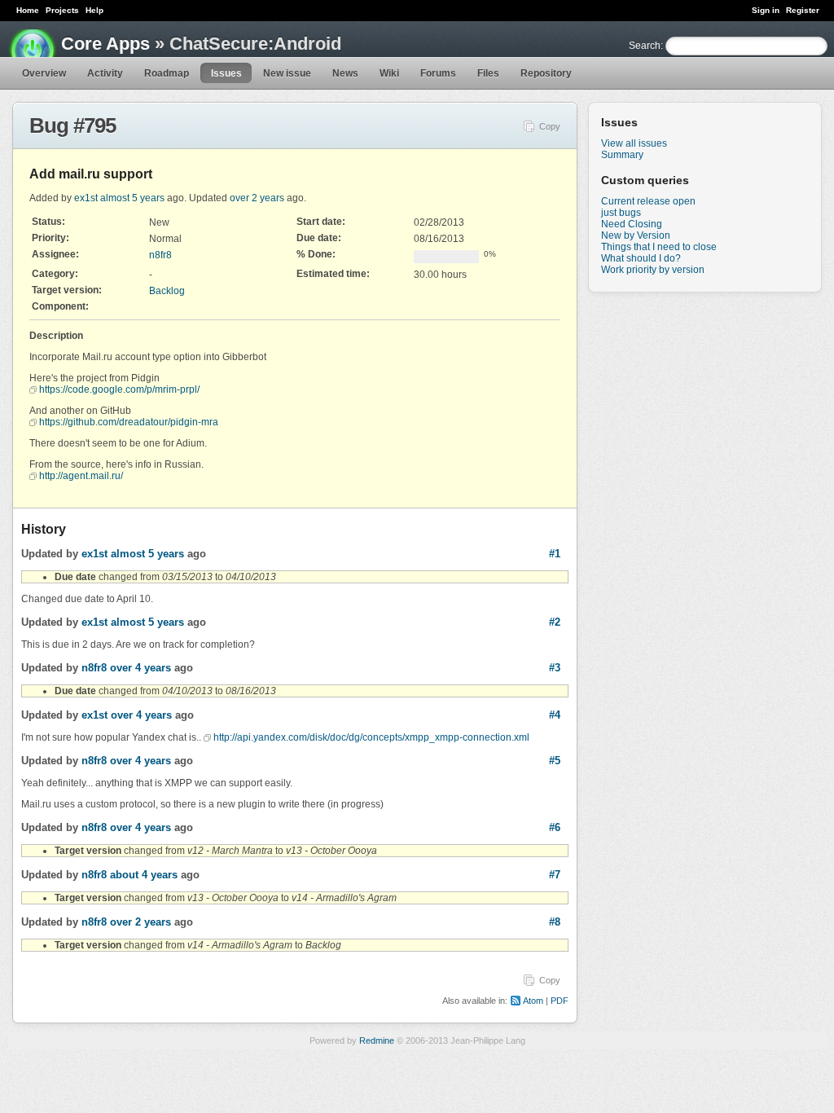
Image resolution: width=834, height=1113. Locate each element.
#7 (554, 875)
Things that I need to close (659, 247)
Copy (549, 126)
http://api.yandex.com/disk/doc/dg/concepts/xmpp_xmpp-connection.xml (371, 737)
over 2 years (257, 198)
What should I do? (641, 258)
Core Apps (105, 43)
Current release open (648, 201)
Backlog (167, 291)
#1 (554, 554)
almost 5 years (132, 198)
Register (802, 10)
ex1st (86, 198)
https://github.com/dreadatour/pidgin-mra (128, 422)
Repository (546, 73)
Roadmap (166, 73)
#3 (554, 668)
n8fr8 (160, 255)
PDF (559, 1000)
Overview (44, 73)
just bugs (621, 212)
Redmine (376, 1040)
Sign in (765, 10)
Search (645, 45)
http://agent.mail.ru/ (81, 476)
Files (488, 73)
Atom (533, 1000)
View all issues (634, 143)
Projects (62, 10)
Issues (226, 73)
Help (94, 10)
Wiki (389, 73)
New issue (287, 73)
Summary (622, 155)
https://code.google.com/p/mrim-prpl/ (119, 389)
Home (27, 10)
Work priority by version (653, 269)
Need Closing (631, 224)
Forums (438, 73)
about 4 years (144, 875)
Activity (105, 73)
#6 (554, 827)
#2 (554, 622)
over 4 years (140, 668)
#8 (554, 922)
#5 (554, 760)
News (345, 73)
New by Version (635, 235)
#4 (554, 715)
